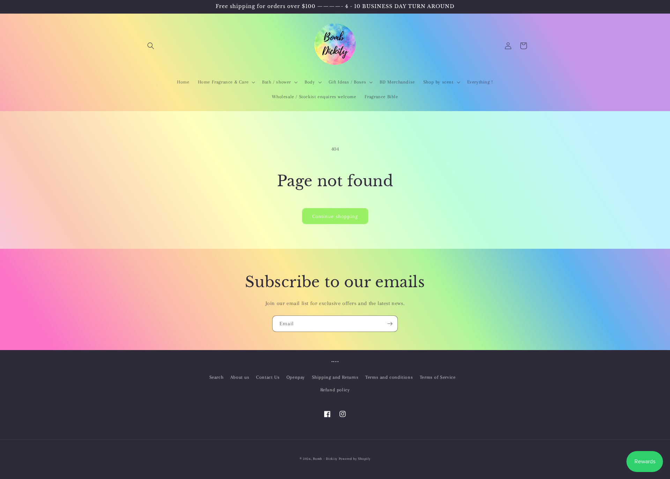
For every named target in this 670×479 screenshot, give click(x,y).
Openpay (295, 377)
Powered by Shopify (355, 458)
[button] (150, 45)
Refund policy (335, 389)
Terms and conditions (389, 377)
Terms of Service (438, 377)
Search (216, 377)
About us (240, 377)
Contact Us (268, 377)
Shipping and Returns (335, 377)
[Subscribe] (389, 323)
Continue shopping (335, 216)
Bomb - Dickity (325, 458)
